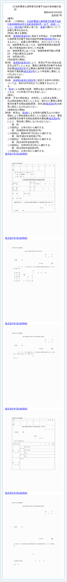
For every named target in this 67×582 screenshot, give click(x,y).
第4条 (25, 112)
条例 (42, 27)
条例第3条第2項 (21, 36)
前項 (11, 89)
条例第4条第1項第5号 (24, 80)
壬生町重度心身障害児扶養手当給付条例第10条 (34, 24)
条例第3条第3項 (21, 62)
